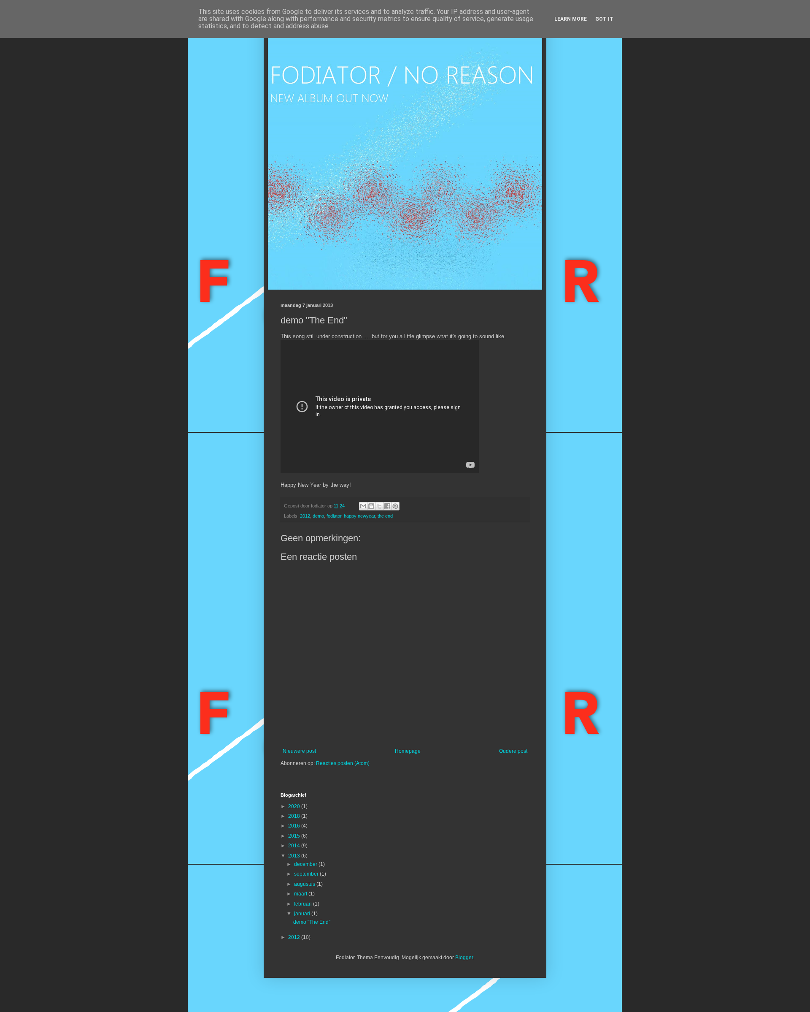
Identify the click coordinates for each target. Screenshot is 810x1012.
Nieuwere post (299, 751)
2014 (294, 846)
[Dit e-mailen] (363, 506)
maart (301, 894)
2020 (294, 806)
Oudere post (513, 751)
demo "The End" (311, 922)
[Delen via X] (379, 506)
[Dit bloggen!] (371, 506)
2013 (294, 856)
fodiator (334, 515)
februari (303, 904)
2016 (294, 826)
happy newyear (359, 515)
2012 (305, 515)
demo (318, 515)
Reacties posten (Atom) (343, 763)
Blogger (464, 957)
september (307, 874)
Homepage (408, 751)
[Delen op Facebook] (387, 506)
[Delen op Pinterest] (395, 506)
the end (385, 515)
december (306, 864)
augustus (305, 884)
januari (302, 914)
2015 (294, 836)
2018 (294, 816)
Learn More (570, 19)
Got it (604, 19)
